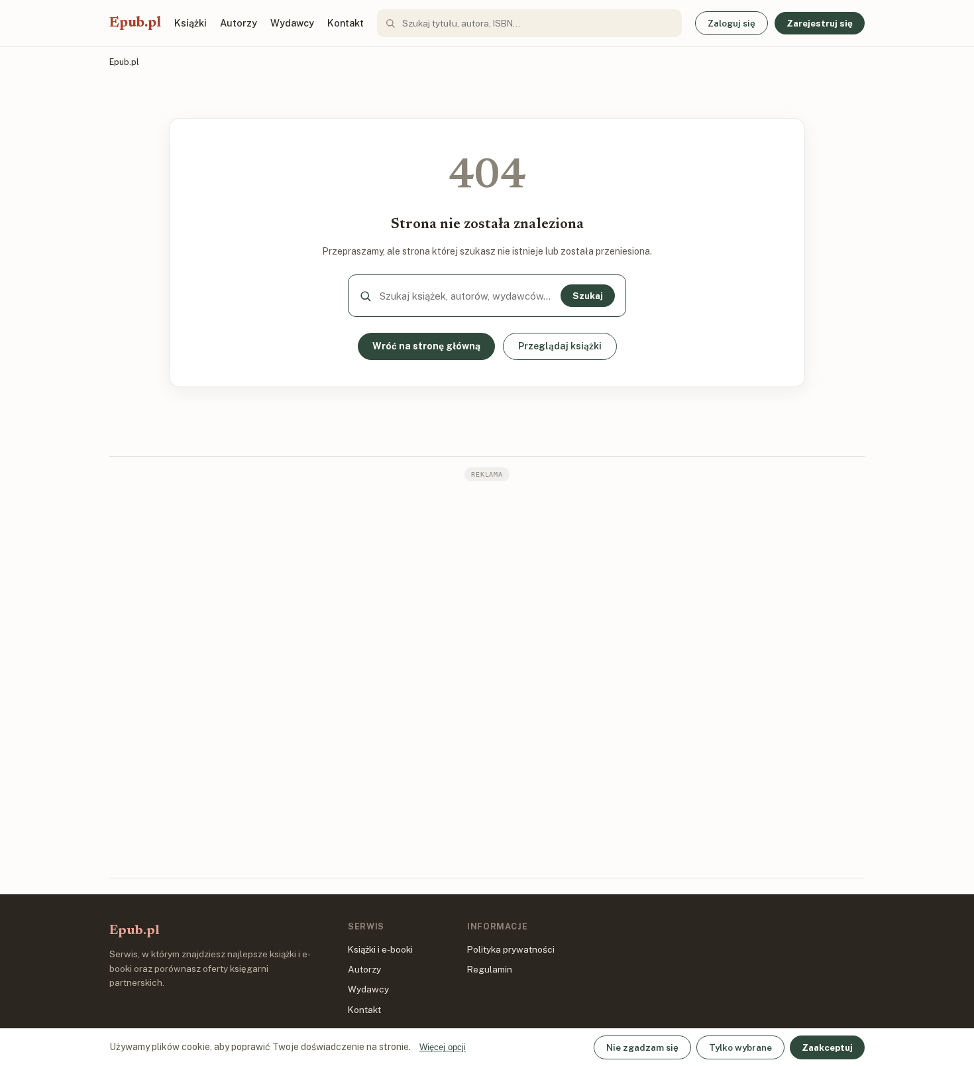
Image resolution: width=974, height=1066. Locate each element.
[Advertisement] (487, 678)
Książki (190, 23)
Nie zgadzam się (642, 1047)
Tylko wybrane (740, 1047)
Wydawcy (292, 23)
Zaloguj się (731, 23)
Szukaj (587, 295)
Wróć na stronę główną (426, 346)
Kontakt (345, 23)
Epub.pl (135, 23)
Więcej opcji (442, 1047)
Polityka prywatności (511, 949)
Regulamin (489, 969)
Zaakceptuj (827, 1047)
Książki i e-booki (380, 949)
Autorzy (238, 23)
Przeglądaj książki (560, 346)
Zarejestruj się (819, 23)
